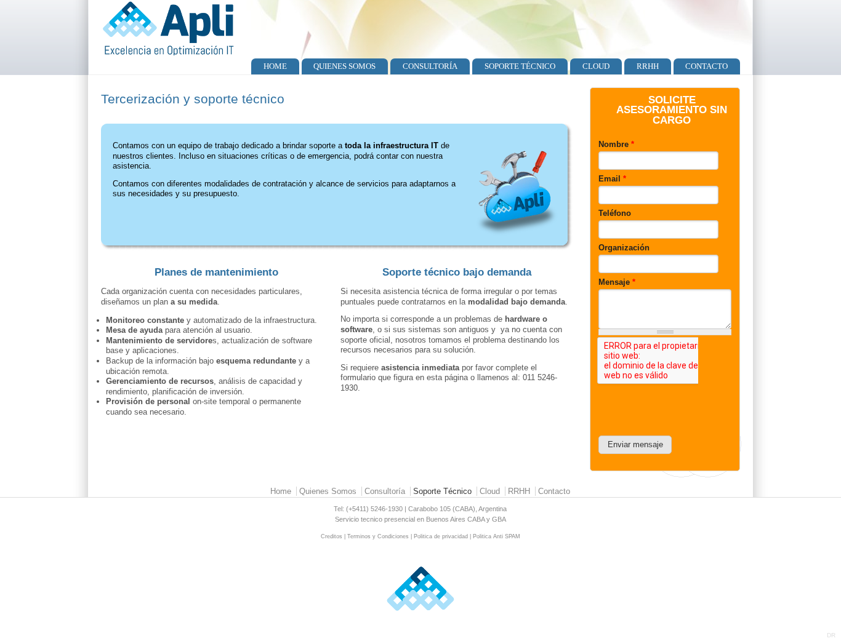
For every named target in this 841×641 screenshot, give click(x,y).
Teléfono (614, 213)
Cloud (596, 66)
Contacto (706, 66)
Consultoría (430, 66)
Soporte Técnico (520, 66)
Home (275, 66)
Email (612, 178)
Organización (624, 247)
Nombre (616, 144)
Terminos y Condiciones (378, 536)
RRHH (648, 66)
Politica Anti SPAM (496, 536)
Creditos (331, 536)
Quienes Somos (344, 66)
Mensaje (616, 282)
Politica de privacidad (441, 536)
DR (831, 635)
